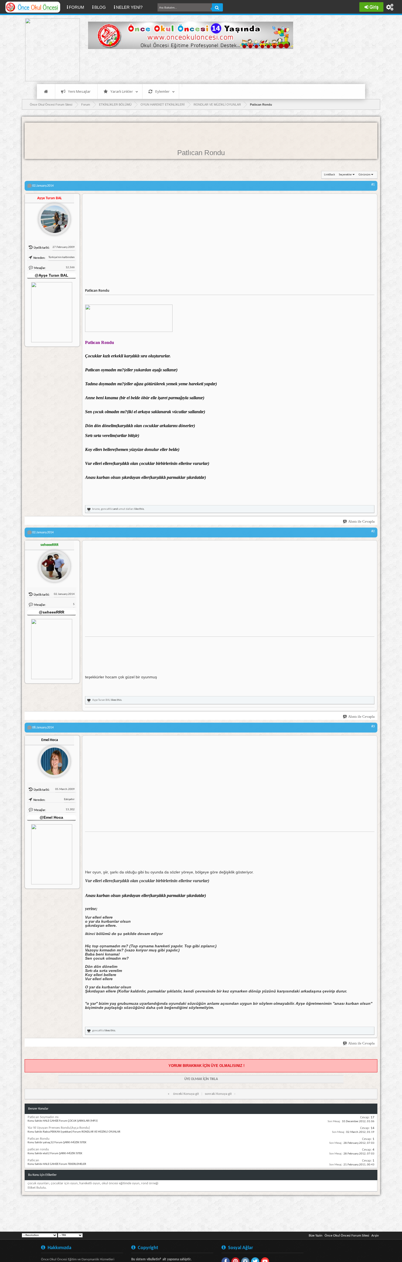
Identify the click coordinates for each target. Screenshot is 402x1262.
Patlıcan (33, 1160)
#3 (373, 726)
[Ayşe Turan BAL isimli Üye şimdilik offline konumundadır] (52, 217)
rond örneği (149, 1183)
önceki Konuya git (186, 1094)
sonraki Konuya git (218, 1094)
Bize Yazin (315, 1235)
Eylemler (162, 91)
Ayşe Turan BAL (101, 700)
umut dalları (126, 509)
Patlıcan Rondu (201, 153)
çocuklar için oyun (64, 1183)
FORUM (78, 7)
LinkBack (329, 174)
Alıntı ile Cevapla (361, 521)
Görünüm (365, 174)
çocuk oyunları (38, 1183)
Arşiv (375, 1235)
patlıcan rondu (38, 1149)
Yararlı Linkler (121, 91)
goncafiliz (107, 509)
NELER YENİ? (129, 7)
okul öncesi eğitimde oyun (120, 1183)
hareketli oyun (89, 1183)
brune (96, 509)
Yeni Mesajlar (79, 91)
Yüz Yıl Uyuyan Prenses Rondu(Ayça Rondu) (59, 1128)
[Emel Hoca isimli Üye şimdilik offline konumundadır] (52, 759)
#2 (373, 531)
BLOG (100, 7)
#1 (373, 184)
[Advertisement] (187, 65)
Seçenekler (345, 174)
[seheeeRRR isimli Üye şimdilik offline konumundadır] (52, 564)
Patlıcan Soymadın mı (43, 1117)
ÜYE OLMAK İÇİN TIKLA (201, 1079)
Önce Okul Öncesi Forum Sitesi (347, 1235)
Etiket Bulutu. (37, 1187)
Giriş (373, 7)
